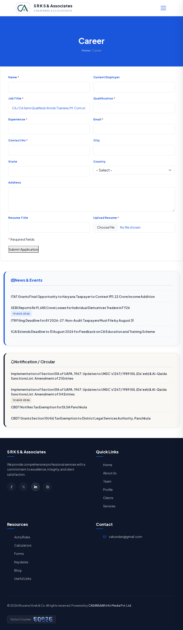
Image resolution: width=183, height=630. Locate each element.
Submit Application (23, 249)
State (12, 161)
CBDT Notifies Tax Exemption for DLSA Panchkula (49, 405)
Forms (19, 554)
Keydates (21, 562)
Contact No (18, 140)
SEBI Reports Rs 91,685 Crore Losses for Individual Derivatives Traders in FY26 (70, 306)
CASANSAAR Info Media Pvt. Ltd (109, 605)
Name (13, 77)
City (96, 140)
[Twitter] (23, 487)
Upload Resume (106, 217)
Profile (108, 489)
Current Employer (106, 77)
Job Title (16, 98)
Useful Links (22, 578)
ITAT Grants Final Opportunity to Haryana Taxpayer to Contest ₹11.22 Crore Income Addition (83, 294)
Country (99, 161)
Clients (108, 498)
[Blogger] (47, 487)
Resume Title (18, 217)
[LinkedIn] (35, 487)
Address (14, 182)
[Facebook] (11, 487)
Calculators (22, 545)
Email (98, 119)
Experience (17, 119)
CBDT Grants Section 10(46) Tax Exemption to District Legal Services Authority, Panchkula (81, 416)
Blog (17, 570)
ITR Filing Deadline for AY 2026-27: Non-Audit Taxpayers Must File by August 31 (72, 318)
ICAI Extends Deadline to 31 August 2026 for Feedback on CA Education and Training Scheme (83, 329)
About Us (109, 473)
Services (109, 506)
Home (86, 50)
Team (107, 481)
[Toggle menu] (163, 8)
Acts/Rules (22, 537)
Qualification (104, 98)
